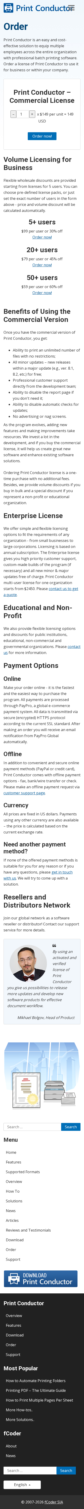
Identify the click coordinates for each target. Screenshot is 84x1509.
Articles (12, 1220)
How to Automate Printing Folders (36, 1380)
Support (13, 1259)
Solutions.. (25, 1419)
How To (13, 1191)
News (11, 1210)
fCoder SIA (54, 1502)
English (21, 1484)
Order (11, 1249)
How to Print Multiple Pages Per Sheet (39, 1400)
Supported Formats (23, 1171)
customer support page (24, 792)
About (11, 1446)
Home (11, 1152)
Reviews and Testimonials (28, 1230)
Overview (14, 1181)
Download (15, 1239)
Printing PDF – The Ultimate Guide (36, 1390)
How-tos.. (24, 1409)
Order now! (42, 237)
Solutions (14, 1201)
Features (13, 1162)
